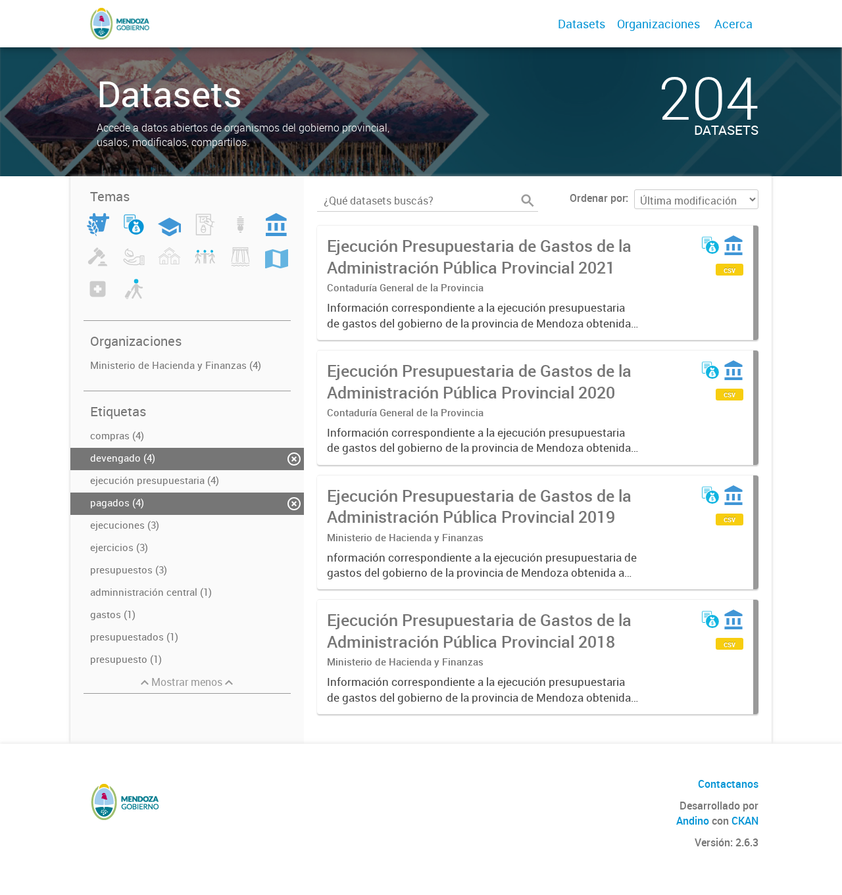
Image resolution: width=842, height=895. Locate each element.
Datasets (581, 24)
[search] (527, 200)
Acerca (733, 24)
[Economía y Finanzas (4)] (133, 232)
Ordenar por (598, 198)
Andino (692, 820)
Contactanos (728, 784)
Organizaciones (658, 24)
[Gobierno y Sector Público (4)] (276, 232)
